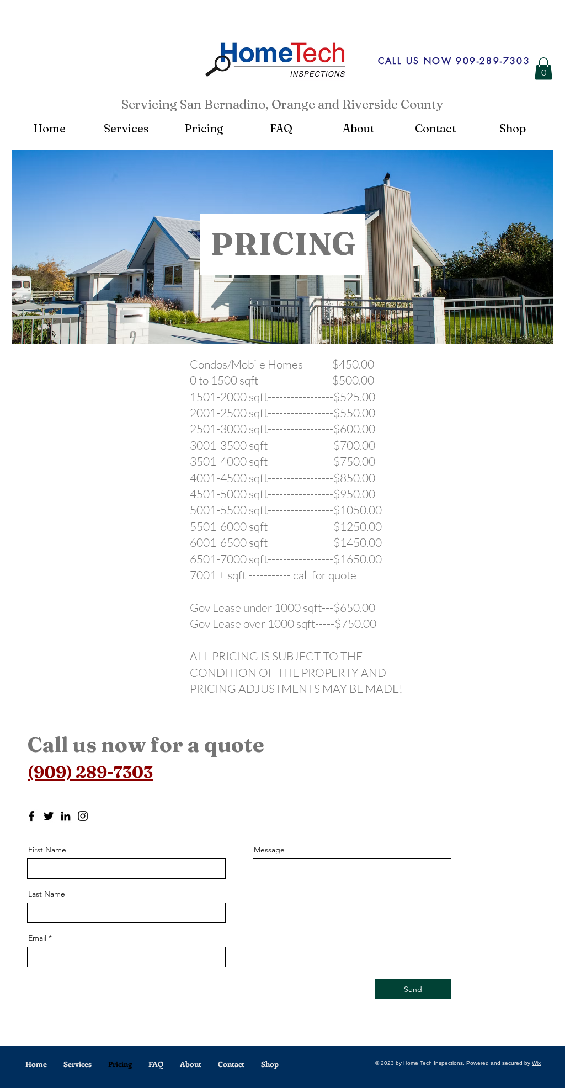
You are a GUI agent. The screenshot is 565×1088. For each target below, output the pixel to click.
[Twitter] (48, 816)
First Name (47, 850)
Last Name (46, 894)
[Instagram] (82, 816)
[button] (543, 68)
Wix (536, 1063)
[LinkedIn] (65, 816)
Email (37, 938)
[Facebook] (31, 816)
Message (269, 850)
